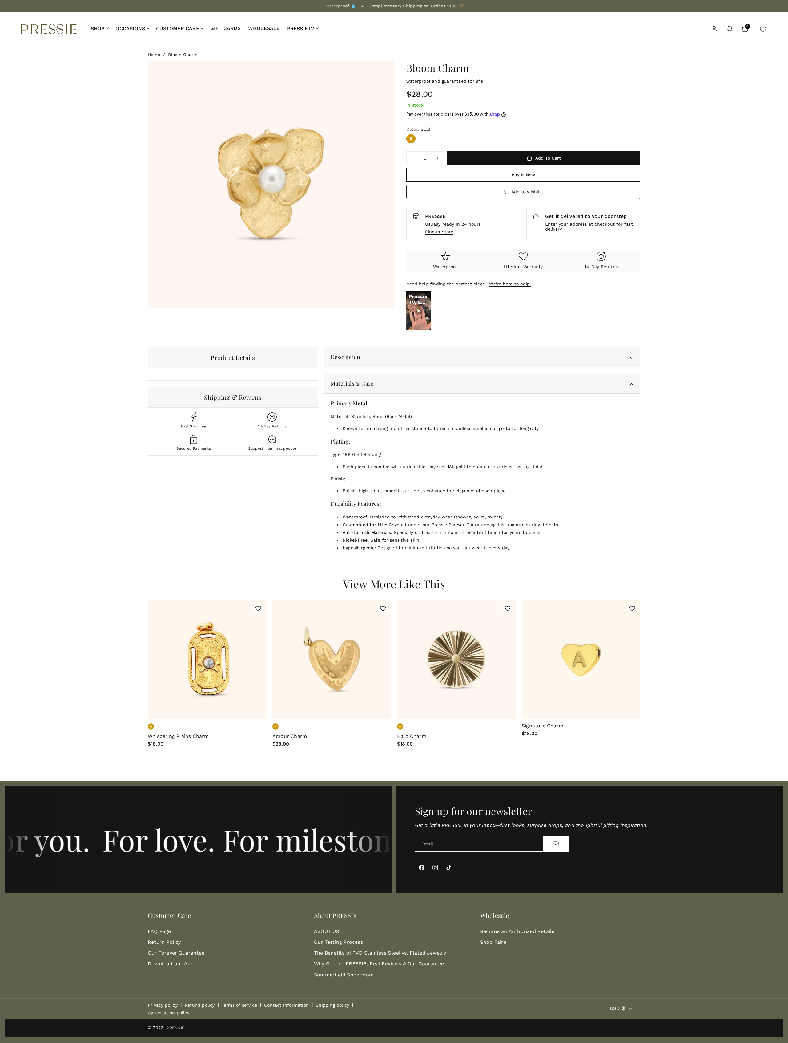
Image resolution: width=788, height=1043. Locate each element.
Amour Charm (289, 736)
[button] (99, 28)
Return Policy (164, 942)
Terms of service (239, 1005)
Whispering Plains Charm (178, 736)
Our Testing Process (338, 942)
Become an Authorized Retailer (518, 931)
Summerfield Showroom (344, 975)
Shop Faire (493, 942)
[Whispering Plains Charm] (207, 659)
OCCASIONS (130, 28)
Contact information (286, 1005)
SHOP (98, 28)
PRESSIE (176, 1027)
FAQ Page (159, 931)
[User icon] (714, 28)
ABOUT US (326, 931)
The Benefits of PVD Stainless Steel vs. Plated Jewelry (380, 953)
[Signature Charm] (581, 659)
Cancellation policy (168, 1012)
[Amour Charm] (331, 659)
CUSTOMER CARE (177, 28)
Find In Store (439, 231)
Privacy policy (163, 1005)
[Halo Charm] (456, 659)
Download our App (171, 964)
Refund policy (200, 1005)
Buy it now (523, 174)
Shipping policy (332, 1005)
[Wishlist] (763, 28)
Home (154, 54)
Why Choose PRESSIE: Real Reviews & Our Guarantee (379, 964)
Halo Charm (411, 736)
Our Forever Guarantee (176, 953)
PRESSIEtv (301, 28)
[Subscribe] (556, 843)
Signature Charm (542, 726)
